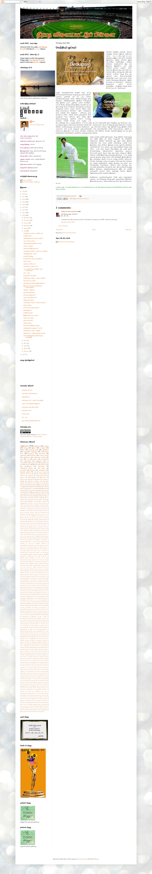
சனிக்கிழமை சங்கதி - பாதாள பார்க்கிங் (34, 278)
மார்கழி (27, 680)
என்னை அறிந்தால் (39, 563)
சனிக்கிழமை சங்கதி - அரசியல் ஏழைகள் (34, 302)
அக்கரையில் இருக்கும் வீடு (30, 248)
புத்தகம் (27, 464)
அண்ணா (45, 503)
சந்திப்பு (39, 494)
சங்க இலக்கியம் (38, 592)
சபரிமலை (35, 596)
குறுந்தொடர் (39, 461)
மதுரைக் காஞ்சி (38, 675)
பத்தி (35, 472)
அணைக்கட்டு (30, 539)
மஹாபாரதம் (41, 466)
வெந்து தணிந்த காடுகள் (35, 704)
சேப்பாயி (22, 512)
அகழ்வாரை (46, 536)
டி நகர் (23, 620)
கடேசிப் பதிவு (25, 414)
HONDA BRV (23, 532)
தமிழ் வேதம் (28, 625)
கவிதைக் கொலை (35, 576)
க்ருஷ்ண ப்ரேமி (23, 592)
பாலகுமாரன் (23, 519)
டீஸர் (31, 620)
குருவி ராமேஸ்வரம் (37, 585)
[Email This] (58, 199)
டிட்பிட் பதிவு (33, 488)
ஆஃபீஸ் (24, 547)
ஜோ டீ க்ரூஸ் (42, 616)
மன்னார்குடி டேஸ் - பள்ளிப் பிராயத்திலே (32, 400)
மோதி (47, 523)
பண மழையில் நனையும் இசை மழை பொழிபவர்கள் (32, 269)
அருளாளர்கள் (27, 461)
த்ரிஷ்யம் (47, 644)
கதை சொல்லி (44, 570)
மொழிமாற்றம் (40, 682)
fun (39, 534)
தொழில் (36, 644)
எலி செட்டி (24, 565)
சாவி (21, 601)
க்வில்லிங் (30, 592)
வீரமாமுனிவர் (42, 702)
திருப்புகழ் (45, 632)
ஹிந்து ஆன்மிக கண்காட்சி (26, 711)
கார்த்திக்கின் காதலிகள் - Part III (32, 328)
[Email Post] (80, 196)
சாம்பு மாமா (35, 600)
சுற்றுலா (45, 510)
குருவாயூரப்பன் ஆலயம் (25, 585)
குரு (38, 583)
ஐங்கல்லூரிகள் (27, 310)
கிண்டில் (40, 579)
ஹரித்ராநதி (44, 709)
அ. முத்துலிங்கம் (38, 536)
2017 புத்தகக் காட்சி (43, 528)
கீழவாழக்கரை (34, 581)
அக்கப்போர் (42, 453)
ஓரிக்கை (27, 570)
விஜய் (28, 700)
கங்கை (33, 570)
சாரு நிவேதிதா (43, 600)
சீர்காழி (29, 607)
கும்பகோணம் (23, 508)
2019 (23, 194)
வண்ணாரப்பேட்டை (32, 693)
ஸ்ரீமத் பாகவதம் (43, 707)
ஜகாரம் (45, 612)
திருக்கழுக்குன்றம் (43, 629)
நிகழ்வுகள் (41, 515)
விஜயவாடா (22, 700)
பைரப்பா (41, 669)
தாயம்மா (34, 627)
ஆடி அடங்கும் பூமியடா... (30, 241)
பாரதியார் (45, 517)
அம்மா (29, 543)
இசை (34, 448)
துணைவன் (41, 638)
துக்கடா (22, 477)
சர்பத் (46, 598)
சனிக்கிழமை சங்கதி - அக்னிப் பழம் (33, 233)
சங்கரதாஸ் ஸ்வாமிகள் (27, 594)
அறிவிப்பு (26, 492)
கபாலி (26, 506)
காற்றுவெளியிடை (26, 579)
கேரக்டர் (42, 587)
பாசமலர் (23, 660)
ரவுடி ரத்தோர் (44, 684)
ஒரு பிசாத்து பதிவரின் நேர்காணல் (31, 420)
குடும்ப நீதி (41, 581)
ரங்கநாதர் (27, 684)
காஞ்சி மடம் (44, 576)
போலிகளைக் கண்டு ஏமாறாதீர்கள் (32, 259)
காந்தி (27, 578)
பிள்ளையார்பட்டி (37, 664)
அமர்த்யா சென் (43, 541)
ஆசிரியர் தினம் (43, 547)
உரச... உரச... (25, 417)
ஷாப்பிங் (47, 706)
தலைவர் (22, 627)
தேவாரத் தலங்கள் (25, 472)
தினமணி (45, 512)
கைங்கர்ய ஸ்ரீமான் (26, 589)
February (26, 351)
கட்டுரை (42, 448)
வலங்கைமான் (40, 695)
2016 (23, 199)
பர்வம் (30, 517)
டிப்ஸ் (27, 620)
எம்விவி (47, 563)
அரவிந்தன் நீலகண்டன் (40, 543)
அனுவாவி (38, 539)
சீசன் (23, 607)
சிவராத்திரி (46, 605)
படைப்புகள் (28, 656)
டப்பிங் (42, 618)
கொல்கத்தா (46, 589)
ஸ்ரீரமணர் (22, 527)
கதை (29, 486)
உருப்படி (43, 559)
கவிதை (45, 492)
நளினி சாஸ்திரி (34, 649)
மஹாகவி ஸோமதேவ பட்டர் (28, 678)
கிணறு (34, 579)
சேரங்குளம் (29, 611)
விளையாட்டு (85, 198)
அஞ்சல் (42, 537)
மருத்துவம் (22, 676)
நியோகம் (22, 653)
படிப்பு (23, 656)
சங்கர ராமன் (46, 592)
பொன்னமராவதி (30, 671)
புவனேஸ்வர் (35, 667)
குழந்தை (22, 587)
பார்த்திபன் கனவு (24, 662)
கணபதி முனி (33, 450)
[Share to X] (62, 199)
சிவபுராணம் (39, 605)
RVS (33, 121)
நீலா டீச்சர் (28, 497)
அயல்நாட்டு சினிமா (29, 505)
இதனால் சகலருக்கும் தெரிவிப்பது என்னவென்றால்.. (32, 286)
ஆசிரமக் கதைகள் (32, 547)
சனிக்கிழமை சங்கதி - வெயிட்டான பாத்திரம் (35, 251)
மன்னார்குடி (23, 455)
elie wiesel (35, 534)
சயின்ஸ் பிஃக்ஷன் (33, 510)
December (27, 217)
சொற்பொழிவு (29, 496)
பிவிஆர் (44, 664)
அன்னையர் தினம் (24, 541)
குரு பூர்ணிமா (44, 583)
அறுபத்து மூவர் (32, 545)
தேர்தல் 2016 (30, 644)
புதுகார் (45, 665)
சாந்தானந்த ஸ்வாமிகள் (25, 600)
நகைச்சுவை (26, 457)
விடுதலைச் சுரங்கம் (28, 300)
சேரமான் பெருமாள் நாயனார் (40, 611)
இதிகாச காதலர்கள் (40, 505)
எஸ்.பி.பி (29, 474)
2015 (23, 202)
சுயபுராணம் (23, 470)
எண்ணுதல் (30, 563)
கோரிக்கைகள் (37, 590)
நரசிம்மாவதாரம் (25, 649)
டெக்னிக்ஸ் (36, 620)
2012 (23, 210)
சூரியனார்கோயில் (24, 609)
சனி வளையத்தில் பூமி (29, 295)
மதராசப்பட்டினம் (29, 675)
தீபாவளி (39, 514)
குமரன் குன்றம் (27, 583)
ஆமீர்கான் (22, 552)
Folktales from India (30, 490)
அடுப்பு (47, 537)
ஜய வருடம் (22, 614)
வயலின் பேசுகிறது (28, 256)
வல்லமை (47, 695)
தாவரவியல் (40, 627)
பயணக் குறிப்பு (43, 472)
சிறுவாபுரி (36, 603)
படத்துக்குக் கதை (45, 654)
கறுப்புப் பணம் (38, 574)
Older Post (128, 229)
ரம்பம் (32, 684)
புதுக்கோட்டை (23, 667)
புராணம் (45, 519)
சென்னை (45, 609)
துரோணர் (22, 642)
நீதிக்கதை (44, 488)
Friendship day (44, 530)
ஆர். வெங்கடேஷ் (30, 552)
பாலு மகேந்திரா (33, 662)
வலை (21, 459)
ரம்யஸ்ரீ (37, 684)
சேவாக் (21, 612)
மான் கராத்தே (44, 678)
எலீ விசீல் (30, 565)
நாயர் (28, 651)
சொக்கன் (27, 612)
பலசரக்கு (34, 658)
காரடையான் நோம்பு (39, 578)
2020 (23, 191)
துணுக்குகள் (33, 638)
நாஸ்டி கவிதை (34, 651)
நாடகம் (45, 514)
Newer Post (59, 229)
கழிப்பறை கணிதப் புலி (29, 264)
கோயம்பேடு (29, 590)
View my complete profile (37, 124)
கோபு (46, 508)
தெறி (28, 642)
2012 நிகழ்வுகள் (30, 527)
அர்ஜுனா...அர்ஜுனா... (29, 290)
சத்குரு (23, 596)
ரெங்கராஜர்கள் (38, 689)
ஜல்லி (33, 614)
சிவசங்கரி (32, 605)
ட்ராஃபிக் (27, 622)
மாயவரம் (22, 680)
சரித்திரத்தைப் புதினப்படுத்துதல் (35, 598)
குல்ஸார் (45, 585)
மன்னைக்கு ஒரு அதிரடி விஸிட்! (30, 407)
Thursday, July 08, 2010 (68, 222)
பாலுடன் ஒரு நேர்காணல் (30, 297)
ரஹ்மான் (24, 525)
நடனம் (38, 645)
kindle (43, 534)
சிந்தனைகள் (23, 603)
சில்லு (27, 605)
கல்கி (21, 576)
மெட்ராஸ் (28, 682)
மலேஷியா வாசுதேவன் (37, 676)
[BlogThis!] (60, 199)
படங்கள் (37, 654)
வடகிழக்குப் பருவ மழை (40, 691)
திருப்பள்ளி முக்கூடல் (35, 632)
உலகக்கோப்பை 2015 (32, 561)
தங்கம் (32, 622)
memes (47, 534)
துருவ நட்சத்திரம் (31, 640)
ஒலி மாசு (42, 569)
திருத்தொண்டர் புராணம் (43, 631)
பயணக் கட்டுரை (44, 455)
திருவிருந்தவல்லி (32, 636)
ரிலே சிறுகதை (37, 687)
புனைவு (46, 446)
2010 (23, 215)
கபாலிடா (28, 574)
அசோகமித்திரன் (32, 477)
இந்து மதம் (75, 198)
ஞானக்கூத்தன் (23, 618)
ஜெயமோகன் (25, 616)
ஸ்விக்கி (33, 709)
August (26, 228)
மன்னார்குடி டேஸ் (26, 410)
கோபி (23, 590)
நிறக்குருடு (28, 653)
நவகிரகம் (42, 649)
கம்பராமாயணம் (24, 479)
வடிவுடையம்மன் (32, 525)
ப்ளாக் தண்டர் (36, 673)
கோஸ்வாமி (44, 590)
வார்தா (26, 698)
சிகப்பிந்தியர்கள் (36, 601)
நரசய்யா (47, 647)
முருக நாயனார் (34, 680)
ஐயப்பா (36, 569)
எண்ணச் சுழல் (23, 563)
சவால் (45, 494)
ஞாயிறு (30, 618)
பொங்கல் (40, 499)
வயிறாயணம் (46, 693)
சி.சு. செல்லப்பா (27, 601)
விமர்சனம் (33, 455)
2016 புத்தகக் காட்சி (32, 528)
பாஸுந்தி (40, 662)
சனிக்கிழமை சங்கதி (26, 468)
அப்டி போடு (41, 468)
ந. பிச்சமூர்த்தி (25, 645)
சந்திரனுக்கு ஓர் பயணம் (30, 253)
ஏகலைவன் (40, 567)
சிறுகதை (37, 446)
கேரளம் (47, 587)
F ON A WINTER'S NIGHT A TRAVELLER (29, 530)
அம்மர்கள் (22, 543)
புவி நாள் (42, 667)
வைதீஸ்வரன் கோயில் (38, 706)
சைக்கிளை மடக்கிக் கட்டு (30, 266)
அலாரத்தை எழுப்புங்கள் (43, 545)
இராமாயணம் (43, 477)
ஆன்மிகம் (45, 450)
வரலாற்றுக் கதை (25, 695)
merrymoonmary (82, 859)
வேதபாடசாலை (23, 706)
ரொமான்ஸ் (22, 691)
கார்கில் (47, 578)
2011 (23, 212)
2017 (23, 196)
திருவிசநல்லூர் (23, 636)
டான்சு (47, 618)
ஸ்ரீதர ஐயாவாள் (33, 707)
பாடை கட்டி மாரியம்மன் (32, 660)
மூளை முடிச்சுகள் (28, 320)
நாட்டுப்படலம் (23, 515)
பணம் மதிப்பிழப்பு (40, 656)
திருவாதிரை (36, 634)
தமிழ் (39, 488)
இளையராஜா (41, 485)
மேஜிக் (33, 682)
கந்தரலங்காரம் (40, 572)
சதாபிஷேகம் (46, 594)
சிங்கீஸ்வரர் (44, 601)
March (26, 348)
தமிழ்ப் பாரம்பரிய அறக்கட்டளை (33, 512)
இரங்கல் (35, 464)
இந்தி (26, 554)
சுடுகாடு (35, 607)
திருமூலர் (22, 634)
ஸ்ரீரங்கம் (22, 709)
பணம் (33, 656)
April (25, 346)
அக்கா (31, 537)
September (27, 225)
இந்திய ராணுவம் (33, 554)
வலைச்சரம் (30, 475)
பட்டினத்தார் (41, 497)
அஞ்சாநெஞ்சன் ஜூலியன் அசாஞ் (32, 243)
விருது (29, 702)
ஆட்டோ (38, 548)
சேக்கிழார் (22, 611)
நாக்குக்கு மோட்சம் (27, 390)
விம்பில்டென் (23, 702)
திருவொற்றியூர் (31, 514)
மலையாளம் (46, 676)
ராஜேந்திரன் (34, 686)
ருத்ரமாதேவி (29, 689)
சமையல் (32, 479)
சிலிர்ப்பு (41, 603)
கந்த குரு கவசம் (31, 572)
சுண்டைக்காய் (43, 607)
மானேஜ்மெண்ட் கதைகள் (32, 521)
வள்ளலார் (24, 696)
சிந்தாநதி (30, 603)
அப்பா (31, 541)
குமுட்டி (34, 583)
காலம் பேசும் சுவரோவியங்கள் (31, 307)
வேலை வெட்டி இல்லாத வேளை (31, 325)
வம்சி (40, 693)
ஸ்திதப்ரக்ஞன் (25, 707)
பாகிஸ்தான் (46, 658)
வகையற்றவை (45, 459)
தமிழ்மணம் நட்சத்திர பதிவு (40, 625)
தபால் (21, 623)
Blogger (97, 859)
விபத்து (22, 503)
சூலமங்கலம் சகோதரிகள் (35, 609)
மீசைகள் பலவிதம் (28, 246)
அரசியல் (38, 475)
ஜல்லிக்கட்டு (38, 614)
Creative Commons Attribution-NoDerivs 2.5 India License (33, 435)
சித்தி (40, 510)
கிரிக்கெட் (36, 474)
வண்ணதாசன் (23, 693)
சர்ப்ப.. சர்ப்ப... (27, 273)
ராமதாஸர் (46, 686)
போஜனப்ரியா (30, 501)
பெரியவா (27, 669)
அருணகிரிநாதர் (23, 545)
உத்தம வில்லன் (32, 559)
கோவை (28, 494)
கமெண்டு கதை (33, 506)
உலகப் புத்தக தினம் (43, 561)
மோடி (43, 523)
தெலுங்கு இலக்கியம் (42, 642)
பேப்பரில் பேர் (34, 669)
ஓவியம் (39, 492)
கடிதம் (37, 570)
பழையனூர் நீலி (37, 517)
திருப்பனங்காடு (25, 632)
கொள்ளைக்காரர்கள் (29, 292)
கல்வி (39, 506)
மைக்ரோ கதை (39, 483)
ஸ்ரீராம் (27, 709)
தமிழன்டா (27, 623)
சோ (32, 612)
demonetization (32, 485)
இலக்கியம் (33, 558)
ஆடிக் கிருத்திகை (31, 548)
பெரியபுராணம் (30, 499)
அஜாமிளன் (36, 537)
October (26, 223)
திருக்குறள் (22, 514)
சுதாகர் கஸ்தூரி (24, 488)
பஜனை (32, 654)
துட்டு (40, 636)
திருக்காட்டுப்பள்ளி (24, 631)
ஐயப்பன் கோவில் (29, 569)
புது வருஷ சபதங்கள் (36, 665)
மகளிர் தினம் (44, 673)
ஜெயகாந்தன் (46, 614)
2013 (23, 207)
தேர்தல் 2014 (23, 644)
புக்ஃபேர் (27, 665)
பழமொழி (40, 658)
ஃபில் (32, 536)
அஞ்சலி (39, 490)
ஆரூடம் (114, 56)
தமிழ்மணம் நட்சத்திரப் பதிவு (34, 481)
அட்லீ (23, 539)
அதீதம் (21, 505)
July (25, 231)
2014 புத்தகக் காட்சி (40, 527)
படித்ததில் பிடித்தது (30, 452)
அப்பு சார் (37, 541)
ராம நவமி (40, 686)
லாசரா (29, 691)
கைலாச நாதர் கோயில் (37, 589)
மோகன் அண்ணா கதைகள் (28, 523)
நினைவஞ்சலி (44, 651)
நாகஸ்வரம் (30, 483)
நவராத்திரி (44, 474)
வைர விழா (37, 49)
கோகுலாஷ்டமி (39, 508)
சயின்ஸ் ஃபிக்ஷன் (43, 486)
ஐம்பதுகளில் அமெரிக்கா (30, 275)
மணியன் (22, 675)
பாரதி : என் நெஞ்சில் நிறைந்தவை (31, 403)
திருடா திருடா (33, 631)
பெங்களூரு (22, 521)
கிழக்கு (27, 581)
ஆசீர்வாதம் (22, 548)
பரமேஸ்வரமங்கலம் (26, 658)
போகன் (38, 671)
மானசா (37, 678)
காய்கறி (31, 578)
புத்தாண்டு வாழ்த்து (37, 519)
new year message (25, 536)
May (25, 343)
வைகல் (30, 706)
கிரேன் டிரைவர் (27, 323)
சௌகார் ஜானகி (38, 612)
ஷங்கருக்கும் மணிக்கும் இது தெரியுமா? (34, 283)
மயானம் (45, 675)
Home (94, 229)
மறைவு (28, 676)
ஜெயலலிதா (33, 616)
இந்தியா (41, 554)
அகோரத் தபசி (25, 537)
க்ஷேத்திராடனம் (23, 510)
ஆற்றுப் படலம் (39, 552)
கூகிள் (27, 587)
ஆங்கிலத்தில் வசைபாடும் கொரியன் (33, 238)
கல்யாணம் (34, 486)
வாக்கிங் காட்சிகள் (42, 696)
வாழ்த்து (32, 698)
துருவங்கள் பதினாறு (42, 640)
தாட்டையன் (28, 627)
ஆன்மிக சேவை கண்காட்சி (40, 550)
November (27, 220)
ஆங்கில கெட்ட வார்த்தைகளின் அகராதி (34, 333)
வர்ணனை (33, 695)
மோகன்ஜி (38, 523)
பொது (80, 198)
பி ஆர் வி (24, 664)
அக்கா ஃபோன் (33, 503)
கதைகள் (22, 572)
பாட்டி (40, 660)
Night (25, 534)
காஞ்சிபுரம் (45, 506)
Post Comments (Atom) (69, 233)
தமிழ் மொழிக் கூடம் (36, 623)
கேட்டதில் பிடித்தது (34, 587)
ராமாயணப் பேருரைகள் (27, 687)
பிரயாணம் (29, 664)
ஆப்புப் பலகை (27, 261)
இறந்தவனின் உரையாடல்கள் (30, 315)
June (25, 340)
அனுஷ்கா (45, 539)
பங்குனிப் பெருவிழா (24, 654)
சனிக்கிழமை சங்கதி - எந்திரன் (31, 330)
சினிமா (22, 450)
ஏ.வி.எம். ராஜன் (31, 567)
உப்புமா (38, 559)
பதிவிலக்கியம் (26, 397)
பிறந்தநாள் (29, 519)
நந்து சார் (36, 647)
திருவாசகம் (28, 634)
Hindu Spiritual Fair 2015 (33, 532)
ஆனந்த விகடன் (45, 548)
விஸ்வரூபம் (34, 702)
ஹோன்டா (36, 711)
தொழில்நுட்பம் (28, 466)
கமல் (32, 574)
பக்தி (34, 497)
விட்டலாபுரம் (34, 700)
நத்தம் (30, 647)
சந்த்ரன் (28, 596)
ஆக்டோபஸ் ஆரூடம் (28, 318)
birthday (29, 534)
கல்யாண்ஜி (27, 576)
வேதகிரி (45, 704)
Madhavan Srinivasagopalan (69, 211)
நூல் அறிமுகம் (43, 653)
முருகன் (41, 680)
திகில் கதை (33, 629)
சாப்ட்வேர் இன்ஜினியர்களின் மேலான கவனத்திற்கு (33, 336)
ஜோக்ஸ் (32, 470)
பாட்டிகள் (45, 660)
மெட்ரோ (47, 521)
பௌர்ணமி (28, 673)
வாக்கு (21, 698)
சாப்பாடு (45, 475)
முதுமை (41, 521)
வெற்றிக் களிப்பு (27, 236)
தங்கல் (37, 622)
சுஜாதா (22, 496)
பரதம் (47, 656)
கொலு (22, 494)
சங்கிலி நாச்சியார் (37, 594)
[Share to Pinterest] (67, 199)
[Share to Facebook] (64, 199)
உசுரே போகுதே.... (28, 305)
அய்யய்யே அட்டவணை (29, 281)
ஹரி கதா (38, 709)
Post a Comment (63, 226)
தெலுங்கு (33, 642)
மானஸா (35, 459)
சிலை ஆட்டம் (36, 62)
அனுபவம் (24, 445)
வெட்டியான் (24, 704)
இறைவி (45, 556)
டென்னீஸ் (43, 620)
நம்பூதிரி (41, 647)
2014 (23, 204)
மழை (21, 490)
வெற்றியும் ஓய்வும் (28, 313)
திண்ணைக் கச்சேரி (39, 457)
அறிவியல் (22, 474)
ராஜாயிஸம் (27, 686)
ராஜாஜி (21, 686)
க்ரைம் (33, 494)
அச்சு (40, 503)
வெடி (48, 702)
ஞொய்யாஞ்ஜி (37, 618)
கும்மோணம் (31, 508)
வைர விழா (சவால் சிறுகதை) (29, 393)
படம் (28, 459)
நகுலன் (32, 645)
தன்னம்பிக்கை (44, 622)
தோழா (41, 644)
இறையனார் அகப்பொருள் (34, 556)
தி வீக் (46, 627)
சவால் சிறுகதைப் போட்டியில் (37, 60)
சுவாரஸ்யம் (31, 453)
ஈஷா (40, 558)
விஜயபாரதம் (44, 698)
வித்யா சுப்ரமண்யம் (43, 700)
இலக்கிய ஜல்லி (24, 558)
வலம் (39, 525)
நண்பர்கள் (44, 645)
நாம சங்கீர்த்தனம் (32, 515)
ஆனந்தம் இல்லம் (26, 550)
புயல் (29, 667)
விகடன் (37, 698)
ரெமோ (45, 689)
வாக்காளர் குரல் (32, 696)
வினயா (45, 525)
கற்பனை (45, 574)
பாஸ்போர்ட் (46, 662)
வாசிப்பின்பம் (42, 470)
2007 (23, 354)
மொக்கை (22, 475)
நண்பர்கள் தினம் (24, 647)
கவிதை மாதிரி (45, 464)
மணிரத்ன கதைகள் (41, 501)
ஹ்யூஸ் (41, 711)
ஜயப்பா (28, 614)
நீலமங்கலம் (35, 653)
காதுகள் (22, 578)
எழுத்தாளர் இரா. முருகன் (39, 565)
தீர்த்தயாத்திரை (39, 496)
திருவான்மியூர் (44, 634)
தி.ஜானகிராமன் (23, 629)
